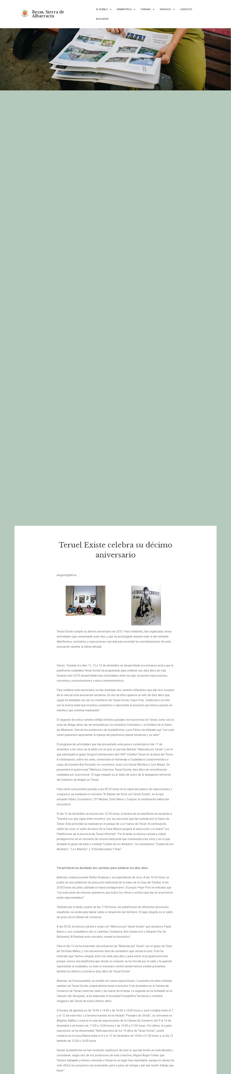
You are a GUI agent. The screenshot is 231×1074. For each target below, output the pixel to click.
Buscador (102, 18)
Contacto (186, 9)
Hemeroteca (124, 9)
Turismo (146, 9)
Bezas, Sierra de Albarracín (48, 14)
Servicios (165, 9)
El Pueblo (102, 9)
